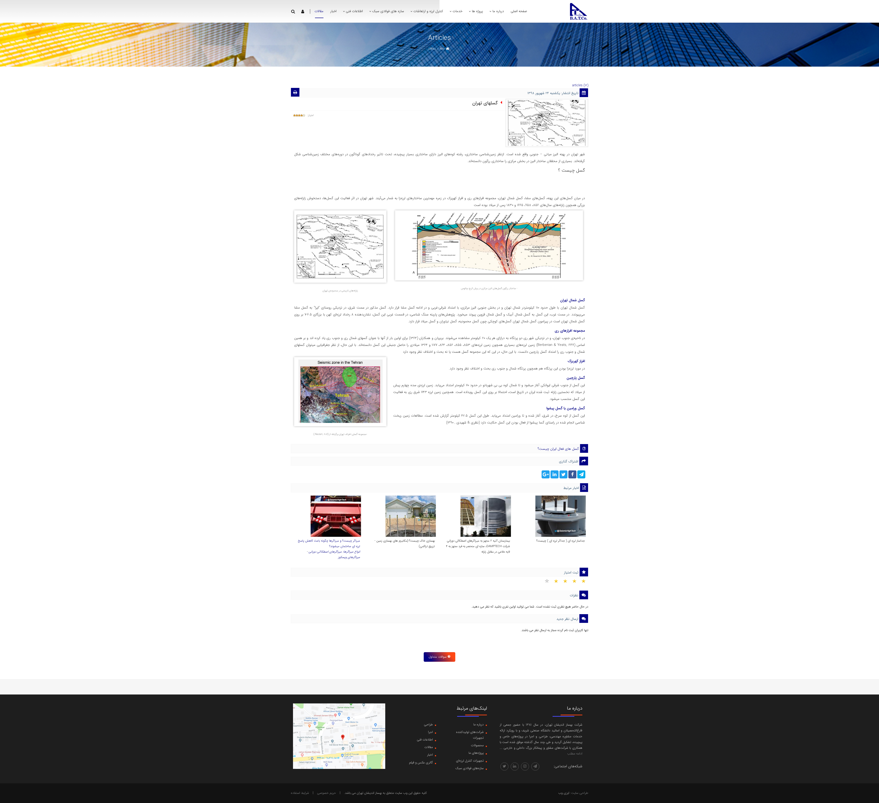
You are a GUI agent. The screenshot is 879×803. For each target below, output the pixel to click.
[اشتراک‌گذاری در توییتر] (563, 475)
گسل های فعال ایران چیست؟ (558, 449)
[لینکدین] (515, 766)
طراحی (428, 724)
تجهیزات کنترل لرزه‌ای (470, 760)
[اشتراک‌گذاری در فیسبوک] (571, 475)
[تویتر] (504, 766)
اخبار (430, 754)
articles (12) (580, 85)
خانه (442, 48)
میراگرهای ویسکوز (349, 557)
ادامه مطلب (574, 753)
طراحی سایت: (579, 792)
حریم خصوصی (326, 792)
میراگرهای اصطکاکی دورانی (325, 551)
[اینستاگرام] (525, 766)
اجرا (430, 732)
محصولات (477, 745)
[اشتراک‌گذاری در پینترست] (546, 475)
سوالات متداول (438, 656)
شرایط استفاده (300, 792)
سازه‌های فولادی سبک (469, 768)
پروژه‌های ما (476, 752)
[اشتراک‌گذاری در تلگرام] (580, 475)
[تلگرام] (535, 766)
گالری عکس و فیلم (421, 762)
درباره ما (478, 724)
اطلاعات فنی (425, 739)
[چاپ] (295, 93)
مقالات (428, 747)
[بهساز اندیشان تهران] (578, 11)
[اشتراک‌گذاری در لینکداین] (554, 475)
